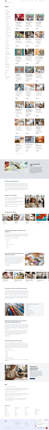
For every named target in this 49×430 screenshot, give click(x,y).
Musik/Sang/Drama (7, 54)
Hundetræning (16, 408)
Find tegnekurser (32, 378)
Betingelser (16, 427)
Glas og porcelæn (8, 27)
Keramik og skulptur (8, 32)
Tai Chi (26, 415)
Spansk (5, 407)
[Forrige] (42, 226)
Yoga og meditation (17, 407)
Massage (16, 413)
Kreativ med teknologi (8, 35)
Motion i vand (36, 414)
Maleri (6, 38)
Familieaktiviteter (7, 65)
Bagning (36, 412)
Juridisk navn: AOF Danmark (18, 423)
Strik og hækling (8, 48)
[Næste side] (22, 154)
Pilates (36, 408)
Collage (7, 21)
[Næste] (43, 226)
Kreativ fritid (8, 2)
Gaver (6, 73)
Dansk (5, 408)
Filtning (7, 24)
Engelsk (26, 408)
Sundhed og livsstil (7, 67)
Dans (15, 409)
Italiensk (6, 412)
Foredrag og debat (7, 57)
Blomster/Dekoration (8, 16)
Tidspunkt (16, 12)
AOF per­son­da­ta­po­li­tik (21, 427)
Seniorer (6, 59)
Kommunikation (7, 70)
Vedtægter (26, 423)
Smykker (7, 46)
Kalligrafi (7, 30)
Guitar (15, 412)
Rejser (6, 75)
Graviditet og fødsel (7, 413)
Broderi (7, 19)
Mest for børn (7, 40)
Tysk (25, 409)
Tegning (7, 51)
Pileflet (7, 43)
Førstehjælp (6, 409)
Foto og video (26, 414)
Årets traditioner (7, 78)
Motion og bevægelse (7, 11)
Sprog (6, 56)
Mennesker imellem (7, 64)
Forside (6, 2)
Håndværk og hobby (8, 29)
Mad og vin (6, 62)
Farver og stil (7, 22)
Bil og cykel (7, 14)
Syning (15, 414)
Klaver (25, 412)
